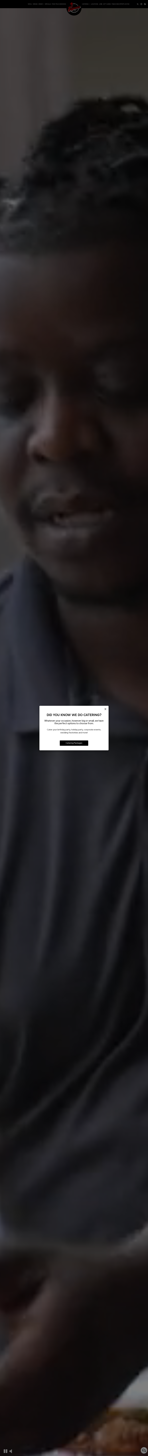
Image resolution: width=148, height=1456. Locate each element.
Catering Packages (74, 743)
